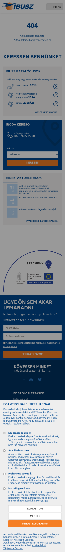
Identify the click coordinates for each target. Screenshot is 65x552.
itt (54, 421)
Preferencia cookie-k (20, 474)
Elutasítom (35, 509)
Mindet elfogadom (35, 524)
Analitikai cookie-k (18, 451)
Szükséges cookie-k (19, 433)
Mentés (35, 516)
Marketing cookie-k (19, 489)
